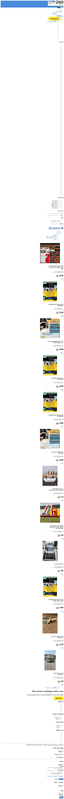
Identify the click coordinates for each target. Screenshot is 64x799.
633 (47, 687)
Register (58, 727)
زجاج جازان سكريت (58, 563)
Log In (45, 3)
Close (61, 797)
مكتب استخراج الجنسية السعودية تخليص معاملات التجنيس (55, 600)
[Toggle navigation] (50, 3)
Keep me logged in (56, 773)
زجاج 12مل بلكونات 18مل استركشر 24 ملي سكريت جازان (56, 489)
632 (49, 687)
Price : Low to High (51, 236)
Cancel (56, 779)
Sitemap (58, 718)
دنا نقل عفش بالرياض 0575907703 (58, 673)
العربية (55, 20)
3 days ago (55, 201)
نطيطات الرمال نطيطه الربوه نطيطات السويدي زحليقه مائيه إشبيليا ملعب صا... (56, 527)
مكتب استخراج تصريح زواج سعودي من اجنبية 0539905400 (55, 342)
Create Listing (54, 18)
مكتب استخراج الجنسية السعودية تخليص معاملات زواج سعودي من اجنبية (55, 267)
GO (62, 218)
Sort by (55, 235)
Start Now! (59, 698)
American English (52, 21)
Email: (61, 766)
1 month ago (54, 204)
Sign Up (54, 14)
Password (60, 769)
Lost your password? (52, 776)
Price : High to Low (51, 238)
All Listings (55, 221)
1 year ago (55, 207)
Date (55, 239)
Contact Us (57, 717)
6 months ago (54, 206)
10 (53, 687)
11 (52, 687)
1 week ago (55, 202)
